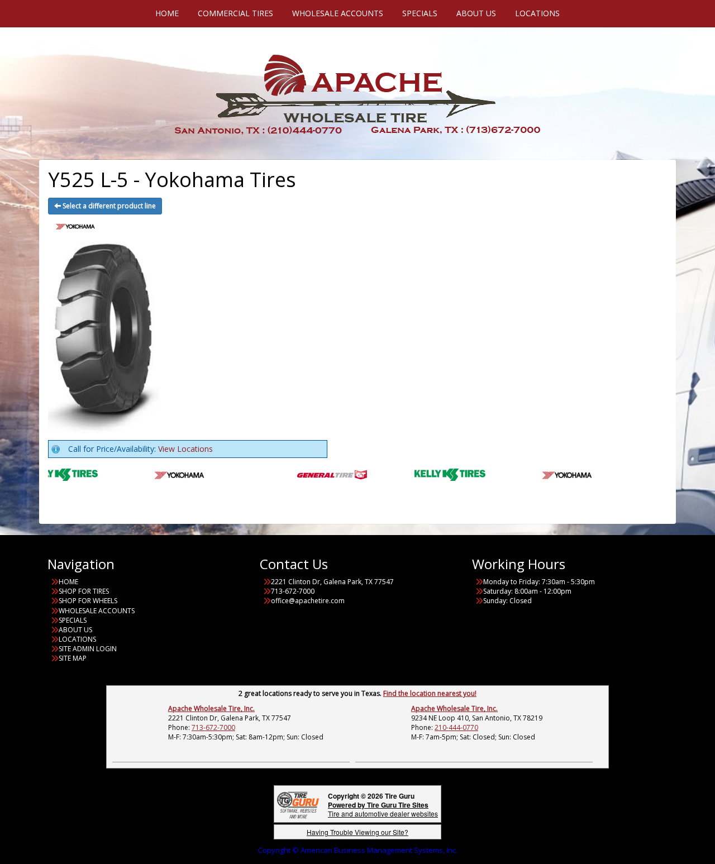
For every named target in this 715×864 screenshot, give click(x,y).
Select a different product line (108, 206)
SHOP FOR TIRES (84, 591)
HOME (68, 581)
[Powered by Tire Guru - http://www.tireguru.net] (298, 804)
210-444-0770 (456, 727)
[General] (319, 473)
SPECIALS (73, 620)
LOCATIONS (77, 639)
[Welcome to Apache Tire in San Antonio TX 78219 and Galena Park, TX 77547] (357, 92)
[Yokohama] (167, 473)
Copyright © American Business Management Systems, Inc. (357, 850)
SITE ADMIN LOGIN (88, 648)
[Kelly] (49, 473)
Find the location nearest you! (429, 693)
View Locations (185, 448)
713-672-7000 (213, 727)
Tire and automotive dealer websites (383, 809)
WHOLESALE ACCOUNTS (97, 610)
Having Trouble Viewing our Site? (357, 832)
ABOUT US (75, 629)
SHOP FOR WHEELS (88, 600)
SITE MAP (73, 658)
